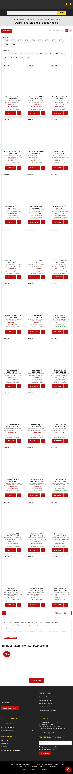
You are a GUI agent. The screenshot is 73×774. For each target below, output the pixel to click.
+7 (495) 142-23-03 (45, 722)
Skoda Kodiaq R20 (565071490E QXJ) (36, 535)
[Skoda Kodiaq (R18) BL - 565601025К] (60, 78)
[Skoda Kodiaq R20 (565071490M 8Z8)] (60, 570)
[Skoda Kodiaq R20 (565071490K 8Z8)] (12, 570)
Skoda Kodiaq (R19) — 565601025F (36, 207)
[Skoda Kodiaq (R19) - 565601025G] (60, 188)
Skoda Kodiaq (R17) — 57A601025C (12, 98)
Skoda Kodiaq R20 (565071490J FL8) (60, 535)
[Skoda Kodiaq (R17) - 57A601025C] (12, 78)
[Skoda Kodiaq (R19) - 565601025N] (36, 242)
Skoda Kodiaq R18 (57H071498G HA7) (12, 426)
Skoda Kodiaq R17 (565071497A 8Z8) (60, 316)
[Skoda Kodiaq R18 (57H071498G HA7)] (12, 406)
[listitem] (6, 41)
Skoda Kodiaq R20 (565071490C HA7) (12, 535)
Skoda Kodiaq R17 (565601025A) (36, 371)
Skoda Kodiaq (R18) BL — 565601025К (60, 98)
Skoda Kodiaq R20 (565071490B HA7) (60, 480)
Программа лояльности (47, 710)
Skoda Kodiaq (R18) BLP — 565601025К (13, 152)
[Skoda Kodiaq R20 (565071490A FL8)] (36, 461)
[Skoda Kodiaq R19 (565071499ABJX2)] (36, 406)
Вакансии (4, 743)
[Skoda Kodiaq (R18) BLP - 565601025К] (12, 133)
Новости (4, 747)
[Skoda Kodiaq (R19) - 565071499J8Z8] (60, 133)
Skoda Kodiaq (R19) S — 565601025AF (13, 316)
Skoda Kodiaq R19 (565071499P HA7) (60, 426)
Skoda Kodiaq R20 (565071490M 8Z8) (60, 590)
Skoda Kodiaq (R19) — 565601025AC (12, 207)
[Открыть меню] (12, 5)
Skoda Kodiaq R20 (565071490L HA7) (36, 590)
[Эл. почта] (53, 732)
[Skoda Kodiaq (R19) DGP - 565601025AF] (60, 242)
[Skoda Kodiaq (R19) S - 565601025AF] (12, 297)
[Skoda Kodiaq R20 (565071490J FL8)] (60, 515)
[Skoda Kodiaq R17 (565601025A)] (36, 352)
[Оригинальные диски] (27, 4)
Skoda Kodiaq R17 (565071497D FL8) (12, 371)
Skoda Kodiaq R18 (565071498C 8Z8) (60, 371)
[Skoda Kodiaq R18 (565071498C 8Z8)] (60, 352)
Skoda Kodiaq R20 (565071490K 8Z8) (12, 590)
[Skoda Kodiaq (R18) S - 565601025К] (36, 133)
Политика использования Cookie (29, 766)
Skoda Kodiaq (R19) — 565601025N (36, 262)
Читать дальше (10, 638)
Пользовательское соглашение (18, 764)
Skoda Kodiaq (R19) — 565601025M (12, 262)
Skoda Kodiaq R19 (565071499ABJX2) (36, 426)
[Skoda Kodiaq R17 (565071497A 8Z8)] (60, 297)
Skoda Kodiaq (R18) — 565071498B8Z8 (36, 98)
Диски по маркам (7, 724)
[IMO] (49, 732)
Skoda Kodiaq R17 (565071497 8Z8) (36, 316)
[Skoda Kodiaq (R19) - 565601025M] (12, 242)
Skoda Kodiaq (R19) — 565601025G (60, 207)
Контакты (4, 740)
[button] (10, 113)
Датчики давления (8, 727)
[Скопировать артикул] (15, 102)
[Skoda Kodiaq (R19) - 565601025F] (36, 188)
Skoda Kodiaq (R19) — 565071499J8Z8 (60, 152)
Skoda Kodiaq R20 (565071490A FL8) (36, 480)
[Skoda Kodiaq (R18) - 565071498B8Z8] (36, 78)
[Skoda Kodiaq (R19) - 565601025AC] (12, 188)
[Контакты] (68, 769)
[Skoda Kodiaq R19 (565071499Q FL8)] (12, 461)
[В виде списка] (70, 30)
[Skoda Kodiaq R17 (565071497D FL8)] (12, 352)
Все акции (36, 680)
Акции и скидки (44, 707)
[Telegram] (40, 732)
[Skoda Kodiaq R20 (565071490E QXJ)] (36, 515)
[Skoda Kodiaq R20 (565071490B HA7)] (60, 461)
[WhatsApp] (45, 732)
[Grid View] (66, 30)
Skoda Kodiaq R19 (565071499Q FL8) (12, 480)
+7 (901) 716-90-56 (60, 722)
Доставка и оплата (45, 700)
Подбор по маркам (8, 730)
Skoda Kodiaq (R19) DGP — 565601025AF (60, 262)
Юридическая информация (11, 750)
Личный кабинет (44, 697)
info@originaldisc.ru (46, 724)
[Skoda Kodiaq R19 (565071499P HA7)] (60, 406)
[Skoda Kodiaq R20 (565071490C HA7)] (12, 515)
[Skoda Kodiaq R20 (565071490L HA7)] (36, 570)
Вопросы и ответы (45, 703)
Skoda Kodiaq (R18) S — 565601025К (37, 152)
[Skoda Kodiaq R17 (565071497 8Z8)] (36, 297)
